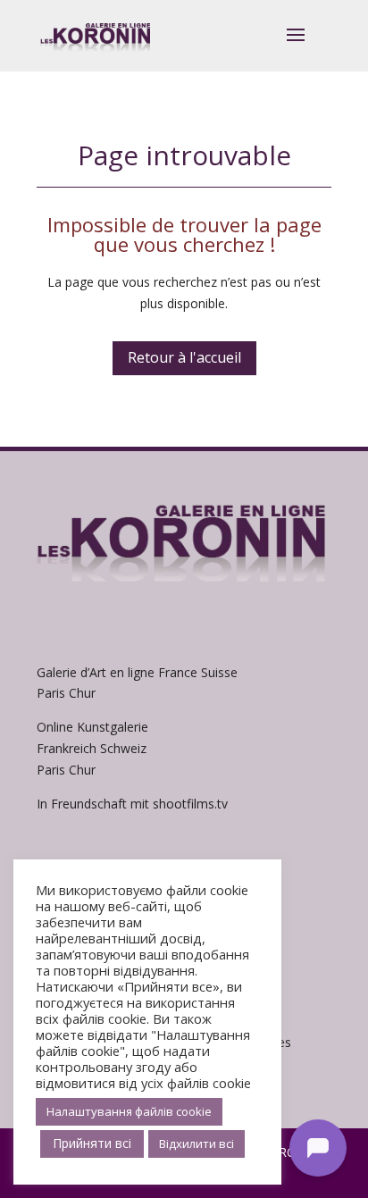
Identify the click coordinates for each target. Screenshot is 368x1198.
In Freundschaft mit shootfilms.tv (132, 803)
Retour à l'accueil (184, 357)
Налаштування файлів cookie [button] (129, 1111)
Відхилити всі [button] (196, 1143)
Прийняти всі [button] (92, 1143)
